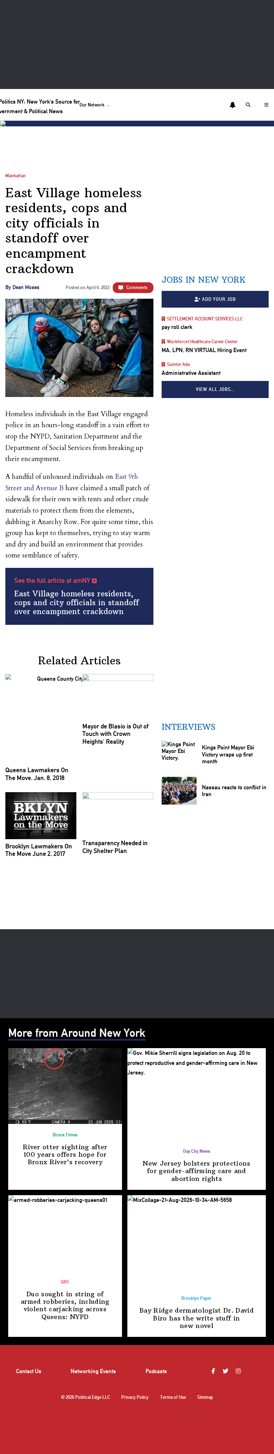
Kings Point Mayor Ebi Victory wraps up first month (228, 754)
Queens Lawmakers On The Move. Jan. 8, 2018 (36, 773)
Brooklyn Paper (196, 1298)
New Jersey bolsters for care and (196, 1171)
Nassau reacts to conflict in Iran (234, 790)
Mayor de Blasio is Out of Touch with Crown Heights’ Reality (115, 733)
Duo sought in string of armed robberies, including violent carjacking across (65, 1305)
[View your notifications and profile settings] (232, 105)
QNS (65, 1282)
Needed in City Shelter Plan (115, 846)
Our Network (92, 105)
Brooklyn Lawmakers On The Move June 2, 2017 (38, 849)
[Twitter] (226, 1371)
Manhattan (15, 175)
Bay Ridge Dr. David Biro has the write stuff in (196, 1318)
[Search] (249, 105)
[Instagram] (239, 1371)
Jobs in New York (203, 280)
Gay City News (196, 1151)
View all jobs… (215, 389)
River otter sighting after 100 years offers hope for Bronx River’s (65, 1154)
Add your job (219, 299)
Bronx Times (65, 1134)
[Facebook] (214, 1371)
